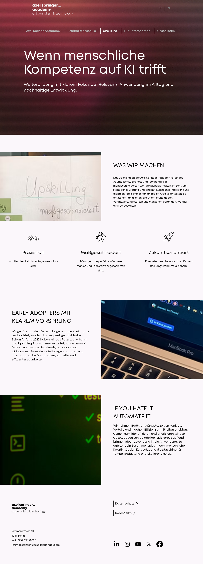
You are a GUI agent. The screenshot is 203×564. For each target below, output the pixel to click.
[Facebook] (159, 544)
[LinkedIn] (116, 544)
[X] (149, 544)
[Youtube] (138, 544)
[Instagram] (127, 544)
